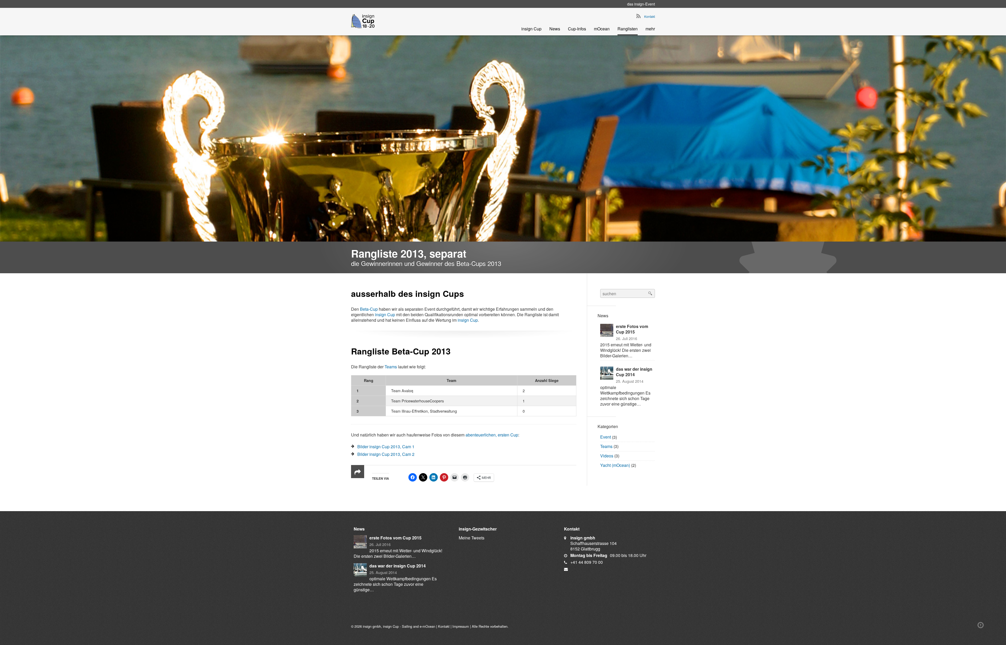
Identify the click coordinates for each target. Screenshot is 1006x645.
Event (605, 437)
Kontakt (649, 16)
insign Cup (385, 314)
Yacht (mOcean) (615, 465)
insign (639, 4)
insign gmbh (372, 626)
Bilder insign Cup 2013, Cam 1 (385, 447)
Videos (606, 456)
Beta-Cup (369, 309)
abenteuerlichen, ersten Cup (492, 435)
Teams (391, 367)
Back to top (981, 625)
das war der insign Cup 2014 (634, 372)
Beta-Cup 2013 (421, 351)
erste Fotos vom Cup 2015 (632, 329)
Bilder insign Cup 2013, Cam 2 (385, 454)
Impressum (460, 626)
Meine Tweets (471, 538)
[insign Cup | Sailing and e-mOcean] (363, 21)
